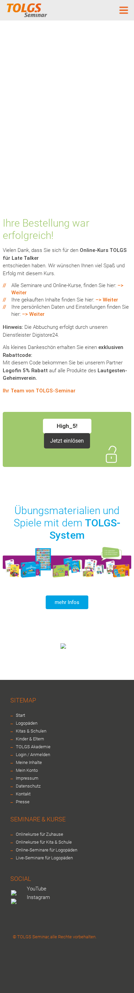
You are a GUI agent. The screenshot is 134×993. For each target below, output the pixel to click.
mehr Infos (67, 602)
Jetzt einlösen (67, 441)
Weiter (19, 293)
